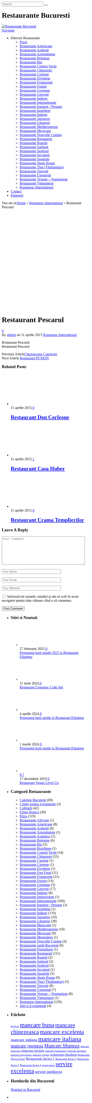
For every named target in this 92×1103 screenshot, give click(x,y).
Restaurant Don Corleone (40, 417)
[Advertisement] (46, 265)
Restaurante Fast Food (35, 873)
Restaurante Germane (35, 90)
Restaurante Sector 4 (30, 1065)
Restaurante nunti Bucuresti (39, 945)
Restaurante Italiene (33, 115)
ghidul (11, 335)
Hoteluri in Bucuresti (25, 1090)
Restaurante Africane (34, 820)
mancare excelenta (62, 1032)
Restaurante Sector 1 (40, 1058)
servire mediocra (48, 1071)
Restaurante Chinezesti (36, 70)
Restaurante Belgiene (35, 58)
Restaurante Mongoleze (36, 937)
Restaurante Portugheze (36, 949)
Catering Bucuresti (33, 800)
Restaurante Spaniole (34, 159)
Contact (16, 191)
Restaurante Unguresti (35, 175)
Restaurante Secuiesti (35, 155)
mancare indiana (24, 1040)
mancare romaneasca (56, 1051)
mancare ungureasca (21, 1055)
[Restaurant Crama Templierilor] (35, 506)
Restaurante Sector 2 (65, 1059)
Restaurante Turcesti (34, 171)
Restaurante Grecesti (34, 94)
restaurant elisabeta (63, 1054)
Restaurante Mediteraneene (39, 127)
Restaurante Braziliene (35, 848)
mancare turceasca (76, 1051)
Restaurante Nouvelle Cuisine (41, 135)
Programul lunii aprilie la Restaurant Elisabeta (52, 718)
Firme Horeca (29, 812)
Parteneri (17, 195)
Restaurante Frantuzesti (36, 82)
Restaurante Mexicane (35, 131)
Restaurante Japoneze (35, 119)
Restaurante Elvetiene (35, 78)
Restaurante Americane (36, 46)
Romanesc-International (36, 187)
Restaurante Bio (31, 62)
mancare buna (37, 1024)
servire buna (48, 1065)
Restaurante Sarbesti (34, 147)
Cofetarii (26, 808)
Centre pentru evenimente (38, 804)
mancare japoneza (27, 1045)
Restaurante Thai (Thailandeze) (42, 167)
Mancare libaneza (61, 1045)
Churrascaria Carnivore (40, 354)
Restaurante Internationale (38, 102)
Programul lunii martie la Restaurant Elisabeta (52, 748)
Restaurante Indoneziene (37, 897)
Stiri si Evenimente (33, 1006)
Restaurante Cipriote (34, 860)
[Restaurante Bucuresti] (19, 26)
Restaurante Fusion (33, 86)
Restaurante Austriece (35, 836)
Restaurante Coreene (34, 74)
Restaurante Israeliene (35, 111)
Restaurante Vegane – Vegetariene (44, 179)
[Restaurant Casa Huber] (35, 455)
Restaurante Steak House (37, 163)
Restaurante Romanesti (36, 139)
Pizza (23, 42)
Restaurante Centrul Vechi (38, 66)
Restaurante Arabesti (34, 50)
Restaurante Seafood (34, 151)
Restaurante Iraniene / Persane (41, 107)
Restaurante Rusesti (33, 143)
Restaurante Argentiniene (37, 54)
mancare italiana (59, 1038)
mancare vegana (41, 1055)
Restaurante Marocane (35, 925)
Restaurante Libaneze (35, 123)
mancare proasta (32, 1050)
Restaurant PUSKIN (34, 358)
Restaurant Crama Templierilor (47, 520)
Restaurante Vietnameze (37, 183)
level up (15, 1026)
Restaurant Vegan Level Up (39, 783)
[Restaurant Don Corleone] (35, 404)
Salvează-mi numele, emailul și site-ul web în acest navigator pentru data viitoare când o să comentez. (40, 598)
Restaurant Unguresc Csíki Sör (41, 687)
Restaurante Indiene (34, 98)
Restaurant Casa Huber (38, 468)
